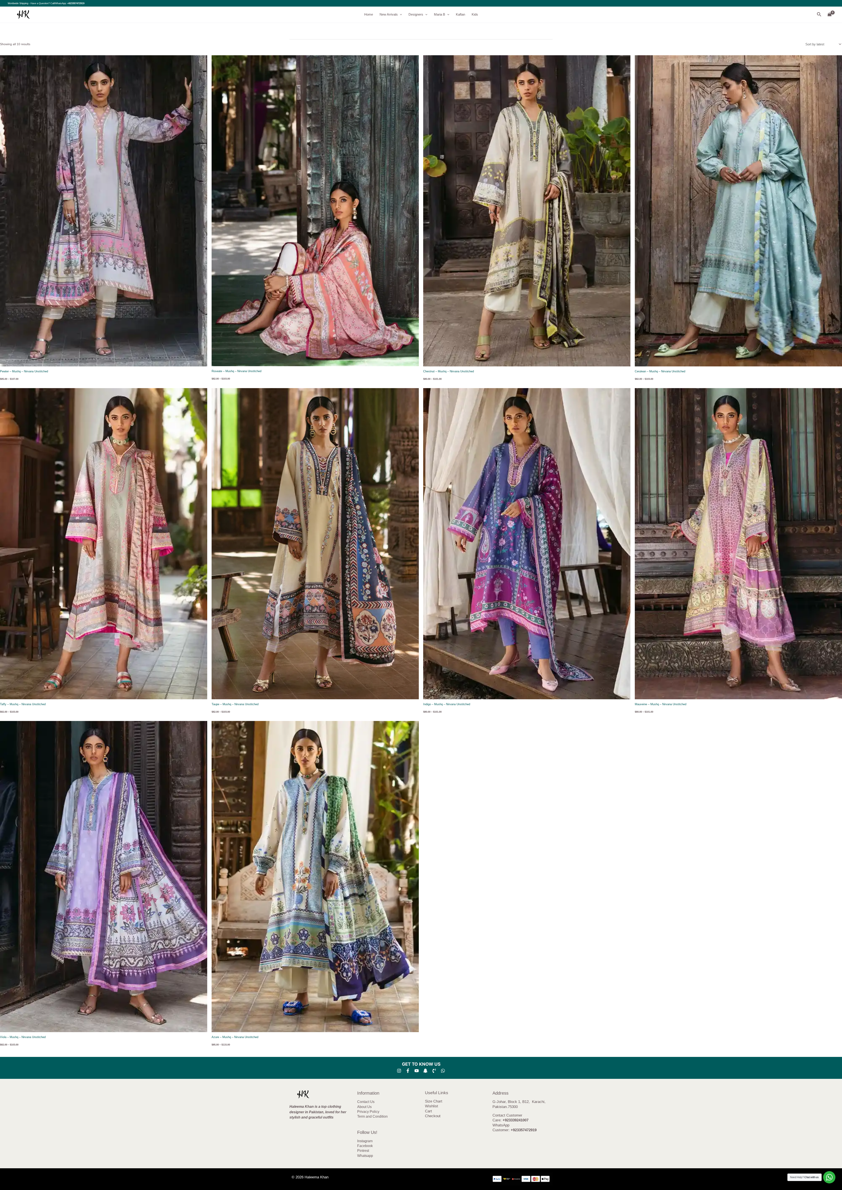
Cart (428, 1111)
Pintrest (363, 1151)
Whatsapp (365, 1156)
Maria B (439, 14)
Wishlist (431, 1106)
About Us (364, 1107)
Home (368, 14)
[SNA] (425, 1071)
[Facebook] (408, 1071)
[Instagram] (399, 1071)
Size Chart (433, 1101)
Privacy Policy (368, 1111)
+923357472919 (75, 3)
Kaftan (460, 14)
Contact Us (366, 1102)
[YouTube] (416, 1071)
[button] (400, 14)
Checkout (433, 1116)
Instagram (365, 1141)
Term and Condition (372, 1116)
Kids (475, 14)
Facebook (365, 1146)
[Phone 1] (434, 1071)
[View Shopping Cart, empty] (829, 14)
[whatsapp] (443, 1071)
